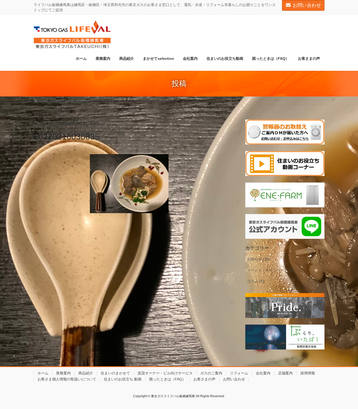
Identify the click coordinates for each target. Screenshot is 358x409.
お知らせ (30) (258, 259)
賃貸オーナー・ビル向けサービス (165, 373)
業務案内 (63, 373)
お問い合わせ (307, 5)
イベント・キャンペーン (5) (270, 270)
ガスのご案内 (211, 373)
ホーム (42, 373)
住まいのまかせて (115, 373)
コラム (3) (255, 281)
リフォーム (239, 373)
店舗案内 (285, 373)
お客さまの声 (204, 379)
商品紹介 (85, 373)
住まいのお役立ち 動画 (123, 379)
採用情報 (307, 373)
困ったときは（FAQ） (167, 379)
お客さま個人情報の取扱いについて (66, 379)
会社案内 (263, 373)
